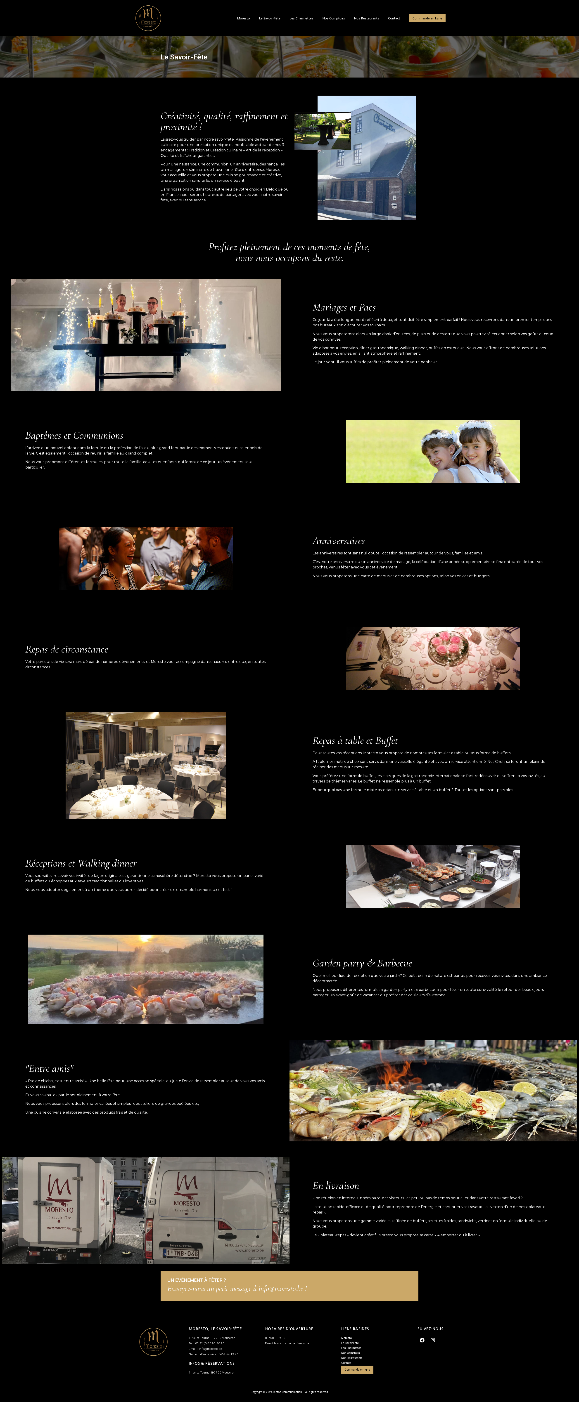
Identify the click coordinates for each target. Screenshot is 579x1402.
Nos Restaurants (366, 18)
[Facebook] (422, 1340)
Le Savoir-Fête (269, 18)
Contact (394, 18)
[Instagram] (433, 1340)
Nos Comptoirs (333, 18)
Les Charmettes (301, 18)
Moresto (243, 18)
